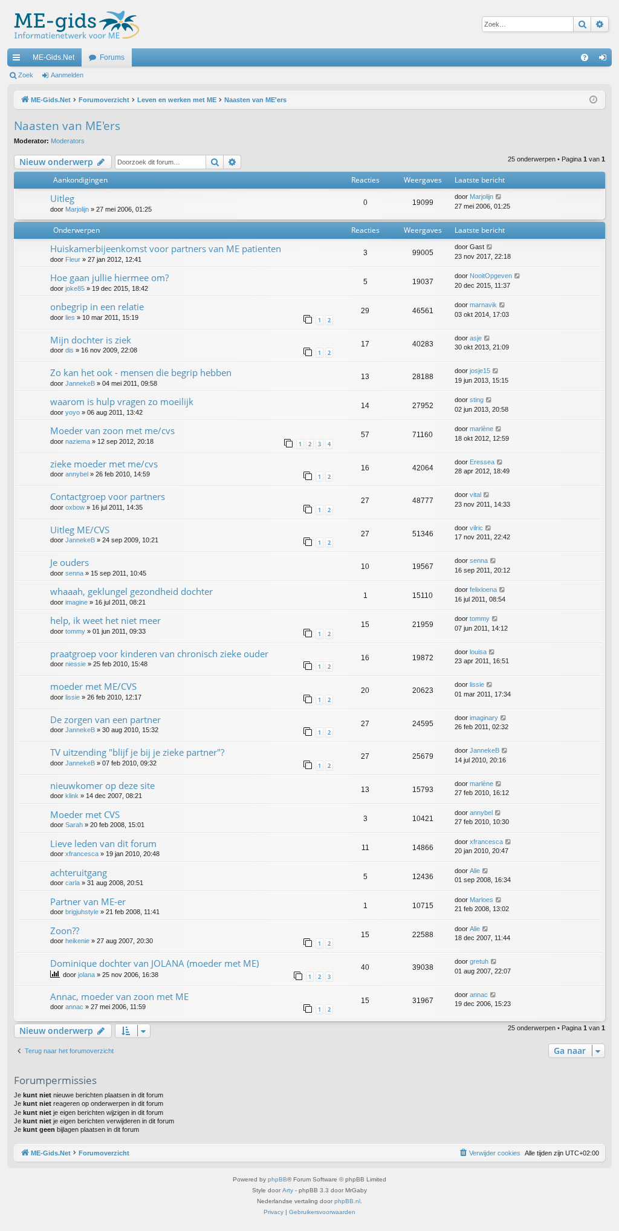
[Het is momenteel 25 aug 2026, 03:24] (593, 100)
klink (72, 795)
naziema (77, 441)
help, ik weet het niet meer (105, 620)
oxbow (75, 507)
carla (72, 882)
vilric (476, 527)
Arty (287, 1190)
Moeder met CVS (85, 814)
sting (477, 399)
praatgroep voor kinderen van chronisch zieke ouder (159, 654)
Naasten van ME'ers (67, 126)
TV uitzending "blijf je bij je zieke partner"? (137, 752)
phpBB (277, 1179)
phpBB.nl (347, 1201)
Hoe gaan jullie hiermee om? (109, 277)
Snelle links (18, 60)
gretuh (479, 961)
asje (476, 338)
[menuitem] (584, 57)
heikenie (77, 940)
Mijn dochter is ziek (90, 340)
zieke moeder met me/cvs (104, 464)
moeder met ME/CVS (93, 686)
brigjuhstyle (82, 911)
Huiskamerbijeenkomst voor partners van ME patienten (165, 248)
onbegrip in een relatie (97, 306)
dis (69, 350)
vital (475, 494)
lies (70, 317)
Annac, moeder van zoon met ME (119, 996)
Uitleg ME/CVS (79, 530)
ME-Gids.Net (53, 57)
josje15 (480, 370)
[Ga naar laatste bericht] (499, 196)
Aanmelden (67, 75)
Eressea (482, 462)
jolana (86, 974)
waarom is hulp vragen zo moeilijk (121, 401)
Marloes (481, 899)
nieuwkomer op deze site (102, 785)
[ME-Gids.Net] (73, 24)
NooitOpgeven (491, 275)
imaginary (484, 717)
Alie (475, 870)
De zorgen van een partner (105, 719)
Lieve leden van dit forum (103, 843)
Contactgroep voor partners (107, 496)
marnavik (483, 304)
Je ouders (69, 562)
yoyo (72, 412)
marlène (481, 428)
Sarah (74, 824)
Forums (112, 57)
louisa (478, 651)
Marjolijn (77, 209)
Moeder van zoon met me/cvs (112, 430)
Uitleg (62, 198)
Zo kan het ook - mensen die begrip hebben (141, 372)
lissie (72, 697)
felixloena (483, 589)
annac (74, 1006)
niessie (75, 663)
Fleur (72, 259)
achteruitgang (78, 872)
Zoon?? (64, 930)
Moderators (68, 141)
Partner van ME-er (88, 901)
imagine (76, 602)
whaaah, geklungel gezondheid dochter (131, 591)
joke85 (75, 288)
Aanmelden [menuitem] (605, 60)
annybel (76, 474)
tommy (75, 631)
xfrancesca (82, 853)
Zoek (25, 75)
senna (74, 573)
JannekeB (80, 383)
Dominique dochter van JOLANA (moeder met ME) (154, 963)
